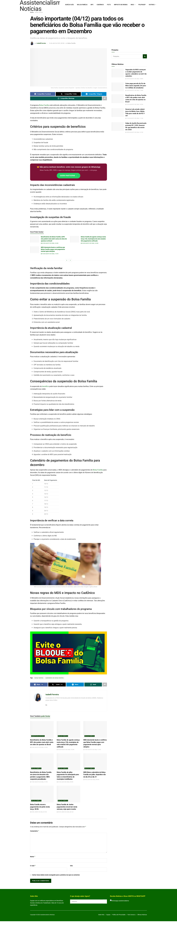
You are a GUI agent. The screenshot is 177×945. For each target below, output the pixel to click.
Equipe (108, 914)
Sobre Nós (101, 914)
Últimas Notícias (142, 914)
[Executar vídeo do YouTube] (68, 653)
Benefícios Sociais (38, 736)
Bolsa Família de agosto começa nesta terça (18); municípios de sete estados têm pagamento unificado (93, 239)
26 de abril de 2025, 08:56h (57, 43)
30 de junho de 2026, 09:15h (39, 812)
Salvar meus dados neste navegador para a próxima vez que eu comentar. (56, 875)
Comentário (34, 831)
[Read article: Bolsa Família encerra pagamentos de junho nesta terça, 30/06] (42, 794)
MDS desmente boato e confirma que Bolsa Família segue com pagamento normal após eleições (53, 249)
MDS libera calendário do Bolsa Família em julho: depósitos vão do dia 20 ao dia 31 (94, 774)
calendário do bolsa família (55, 678)
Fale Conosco (131, 914)
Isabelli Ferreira (41, 43)
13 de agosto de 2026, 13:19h (39, 782)
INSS (132, 4)
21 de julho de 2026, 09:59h (65, 782)
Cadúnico (100, 4)
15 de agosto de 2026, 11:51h (50, 253)
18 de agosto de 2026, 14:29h (90, 243)
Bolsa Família (82, 4)
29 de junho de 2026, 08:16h (65, 812)
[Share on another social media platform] (104, 98)
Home (31, 12)
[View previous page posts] (66, 260)
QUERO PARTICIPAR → (68, 176)
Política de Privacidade (118, 914)
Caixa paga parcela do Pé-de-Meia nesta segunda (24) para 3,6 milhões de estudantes (135, 86)
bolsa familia (39, 678)
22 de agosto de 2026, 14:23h (50, 243)
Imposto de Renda (120, 4)
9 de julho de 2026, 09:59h (91, 779)
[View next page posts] (70, 260)
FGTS (109, 4)
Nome (32, 857)
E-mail (33, 866)
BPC (92, 4)
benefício (45, 386)
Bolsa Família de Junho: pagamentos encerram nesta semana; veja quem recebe (67, 807)
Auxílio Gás (69, 4)
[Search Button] (145, 56)
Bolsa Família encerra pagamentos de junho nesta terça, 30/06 (40, 807)
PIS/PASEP (142, 4)
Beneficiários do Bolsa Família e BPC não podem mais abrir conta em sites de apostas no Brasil (54, 239)
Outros (152, 4)
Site (71, 866)
